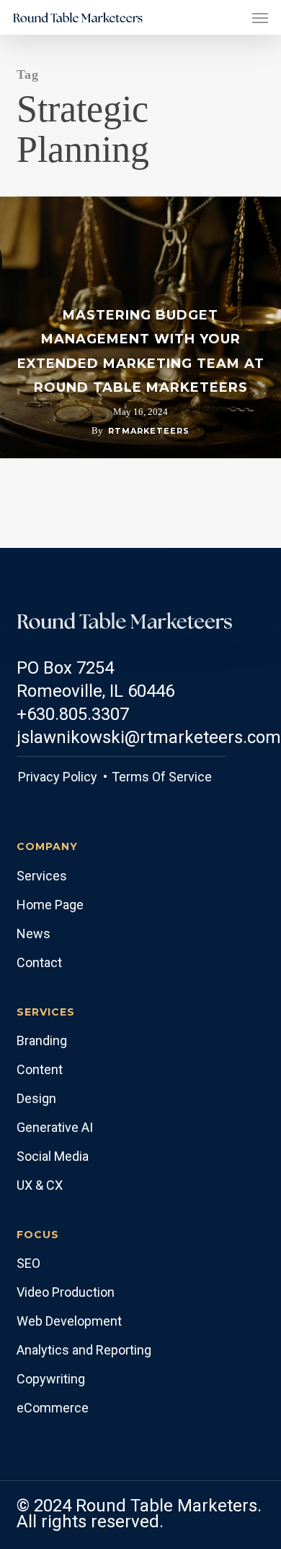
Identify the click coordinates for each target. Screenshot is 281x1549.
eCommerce (53, 1407)
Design (36, 1098)
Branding (42, 1040)
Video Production (66, 1292)
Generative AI (55, 1127)
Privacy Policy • (62, 776)
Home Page (50, 904)
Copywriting (51, 1378)
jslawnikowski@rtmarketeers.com (149, 737)
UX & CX (40, 1185)
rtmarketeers (148, 431)
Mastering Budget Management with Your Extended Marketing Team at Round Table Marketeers (140, 351)
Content (40, 1069)
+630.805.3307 (73, 714)
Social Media (53, 1156)
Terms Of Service (160, 776)
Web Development (69, 1321)
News (33, 933)
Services (42, 875)
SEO (28, 1263)
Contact (39, 962)
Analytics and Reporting (84, 1349)
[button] (260, 17)
